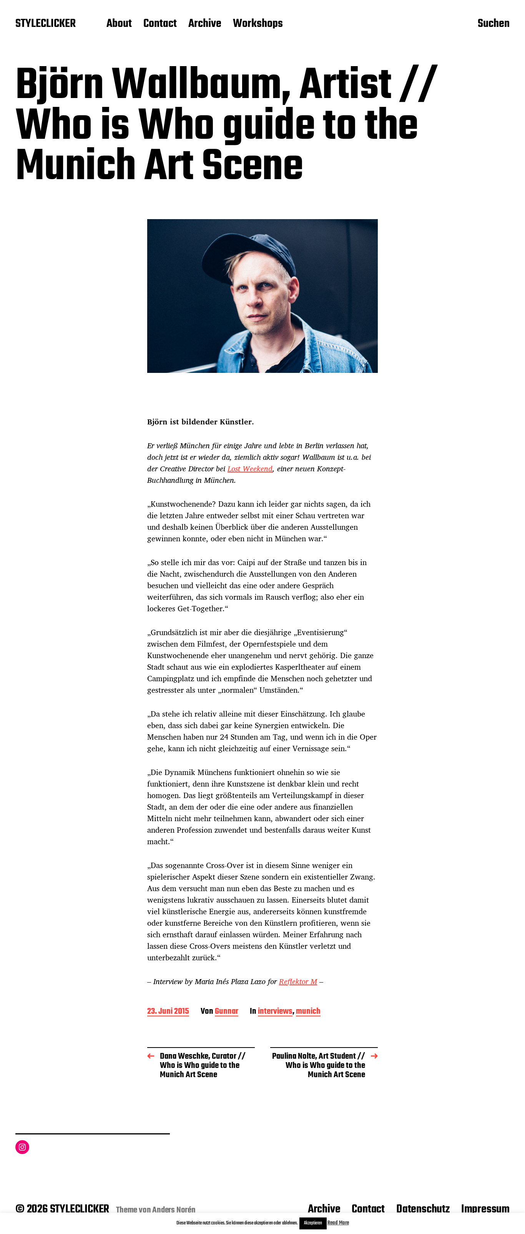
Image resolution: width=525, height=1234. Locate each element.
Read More (338, 1223)
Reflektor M (298, 981)
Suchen (494, 24)
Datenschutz (423, 1209)
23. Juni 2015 (168, 1012)
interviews (275, 1012)
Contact (160, 24)
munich (308, 1012)
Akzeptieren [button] (313, 1223)
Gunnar (226, 1012)
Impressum (485, 1209)
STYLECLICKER (45, 24)
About (119, 24)
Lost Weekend (250, 468)
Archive (204, 24)
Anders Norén (174, 1210)
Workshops (258, 24)
